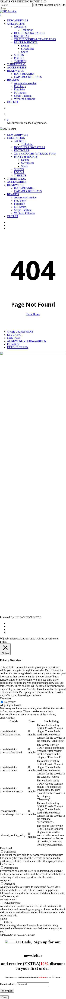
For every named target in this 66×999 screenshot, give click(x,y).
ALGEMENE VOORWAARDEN (26, 341)
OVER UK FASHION (20, 331)
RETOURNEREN (17, 347)
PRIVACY (13, 344)
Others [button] (3, 918)
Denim (25, 159)
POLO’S (19, 172)
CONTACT (14, 337)
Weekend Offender (24, 213)
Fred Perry (20, 200)
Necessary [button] (5, 698)
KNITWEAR (21, 150)
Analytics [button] (5, 880)
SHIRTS (19, 169)
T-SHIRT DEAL (16, 178)
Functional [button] (6, 848)
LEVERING (14, 334)
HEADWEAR (15, 184)
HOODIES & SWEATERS (29, 147)
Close (4, 997)
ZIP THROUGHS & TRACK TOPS (35, 153)
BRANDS (13, 194)
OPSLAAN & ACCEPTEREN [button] (17, 934)
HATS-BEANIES (24, 188)
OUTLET (12, 216)
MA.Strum (20, 206)
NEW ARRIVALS (17, 134)
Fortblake (19, 203)
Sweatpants (27, 162)
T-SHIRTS (20, 175)
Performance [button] (7, 864)
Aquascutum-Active (25, 197)
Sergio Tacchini (23, 210)
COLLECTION (16, 137)
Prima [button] (3, 641)
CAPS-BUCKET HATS (28, 191)
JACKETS (20, 141)
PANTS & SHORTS (25, 156)
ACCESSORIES (16, 181)
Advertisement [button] (8, 899)
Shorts (24, 166)
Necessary (10, 701)
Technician (27, 144)
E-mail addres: (8, 984)
